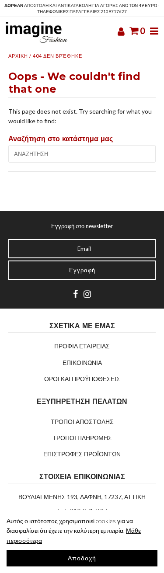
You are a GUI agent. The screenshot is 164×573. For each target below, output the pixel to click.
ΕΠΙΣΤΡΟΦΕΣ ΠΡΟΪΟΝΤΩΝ (82, 454)
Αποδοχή (82, 558)
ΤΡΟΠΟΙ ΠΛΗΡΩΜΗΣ (82, 437)
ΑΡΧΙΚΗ (18, 56)
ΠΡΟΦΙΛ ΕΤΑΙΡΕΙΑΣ (82, 346)
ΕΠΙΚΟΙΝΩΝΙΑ (82, 362)
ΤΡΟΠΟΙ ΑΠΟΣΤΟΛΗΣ (82, 421)
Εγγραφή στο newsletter (82, 225)
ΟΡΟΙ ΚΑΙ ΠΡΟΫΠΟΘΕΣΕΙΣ (82, 378)
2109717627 (114, 11)
